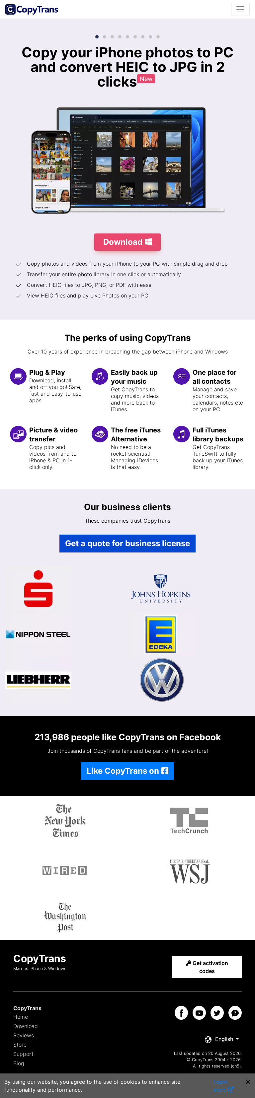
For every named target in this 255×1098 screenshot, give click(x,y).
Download (25, 1026)
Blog (18, 1063)
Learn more (220, 1085)
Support (23, 1054)
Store (20, 1044)
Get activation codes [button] (209, 967)
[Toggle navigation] (240, 9)
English (224, 1039)
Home (20, 1016)
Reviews (23, 1035)
